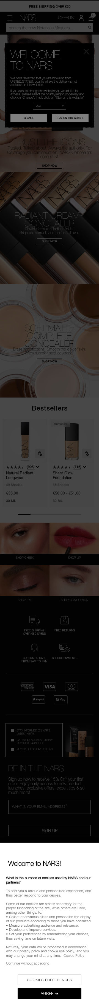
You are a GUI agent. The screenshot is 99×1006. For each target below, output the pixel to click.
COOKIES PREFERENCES (49, 980)
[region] (49, 924)
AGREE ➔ (50, 993)
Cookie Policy (74, 955)
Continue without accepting (27, 963)
